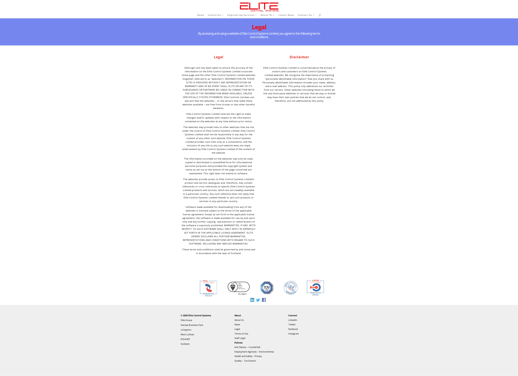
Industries (214, 15)
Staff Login (240, 338)
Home (201, 15)
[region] (259, 289)
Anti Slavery (240, 347)
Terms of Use (241, 333)
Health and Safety (243, 356)
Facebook (293, 329)
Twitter (292, 324)
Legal (237, 329)
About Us (267, 15)
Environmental (266, 351)
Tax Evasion (250, 360)
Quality (238, 360)
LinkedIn (292, 320)
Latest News (286, 15)
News (237, 324)
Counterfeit (254, 347)
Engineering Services (241, 15)
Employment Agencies (245, 351)
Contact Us (305, 15)
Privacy (258, 356)
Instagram (293, 333)
